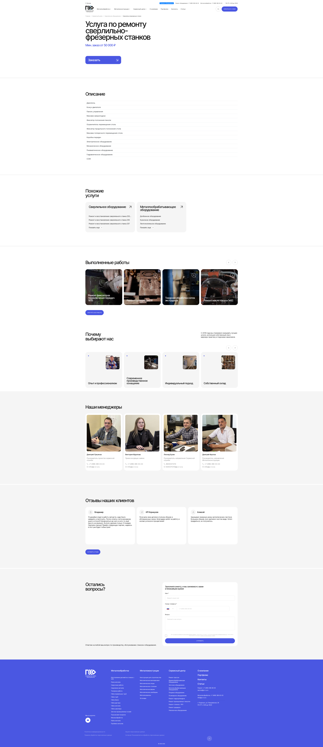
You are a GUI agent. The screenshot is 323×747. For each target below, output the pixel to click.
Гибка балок (115, 700)
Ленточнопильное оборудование (153, 224)
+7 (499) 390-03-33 (96, 464)
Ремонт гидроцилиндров (177, 698)
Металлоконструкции (121, 9)
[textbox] (167, 609)
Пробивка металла (117, 723)
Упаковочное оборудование (178, 710)
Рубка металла (116, 720)
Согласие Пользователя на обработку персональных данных (144, 735)
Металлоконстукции (149, 670)
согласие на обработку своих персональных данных (184, 634)
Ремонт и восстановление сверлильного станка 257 (109, 224)
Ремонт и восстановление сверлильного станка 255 (109, 220)
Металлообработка (103, 9)
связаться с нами (230, 9)
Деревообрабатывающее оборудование (177, 681)
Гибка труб (114, 697)
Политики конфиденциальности (220, 634)
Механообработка (117, 718)
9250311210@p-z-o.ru (174, 467)
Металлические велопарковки (149, 680)
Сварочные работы (117, 685)
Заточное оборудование (176, 685)
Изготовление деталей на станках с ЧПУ (122, 678)
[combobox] (171, 608)
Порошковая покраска (118, 715)
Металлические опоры (147, 683)
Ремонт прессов (174, 677)
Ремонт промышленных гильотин (179, 701)
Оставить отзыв (92, 552)
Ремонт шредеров (174, 707)
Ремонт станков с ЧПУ (176, 704)
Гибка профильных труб (118, 694)
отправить (200, 640)
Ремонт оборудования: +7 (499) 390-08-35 (187, 3)
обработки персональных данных (207, 635)
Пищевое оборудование (176, 692)
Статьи (183, 9)
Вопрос (167, 614)
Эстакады (143, 698)
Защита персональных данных (135, 732)
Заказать (94, 60)
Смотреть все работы (94, 312)
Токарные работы (116, 691)
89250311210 (171, 464)
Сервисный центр (139, 9)
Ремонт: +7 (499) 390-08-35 (207, 688)
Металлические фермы (147, 689)
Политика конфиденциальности (95, 732)
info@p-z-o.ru (94, 467)
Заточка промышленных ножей (121, 712)
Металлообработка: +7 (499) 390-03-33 (211, 3)
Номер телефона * (171, 604)
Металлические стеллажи (148, 686)
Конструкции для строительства (150, 677)
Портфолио (164, 9)
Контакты (174, 9)
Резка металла (115, 682)
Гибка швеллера (116, 709)
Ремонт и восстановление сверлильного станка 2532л (110, 216)
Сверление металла (117, 688)
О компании (154, 9)
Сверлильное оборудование (107, 207)
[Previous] (228, 262)
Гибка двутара (115, 703)
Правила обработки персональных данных (98, 735)
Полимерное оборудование (177, 695)
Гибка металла (115, 706)
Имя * (167, 593)
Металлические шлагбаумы (149, 692)
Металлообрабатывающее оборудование (158, 208)
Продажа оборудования (166, 3)
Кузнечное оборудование (150, 220)
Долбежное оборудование (150, 216)
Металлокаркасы (145, 695)
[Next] (235, 262)
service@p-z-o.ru (203, 690)
